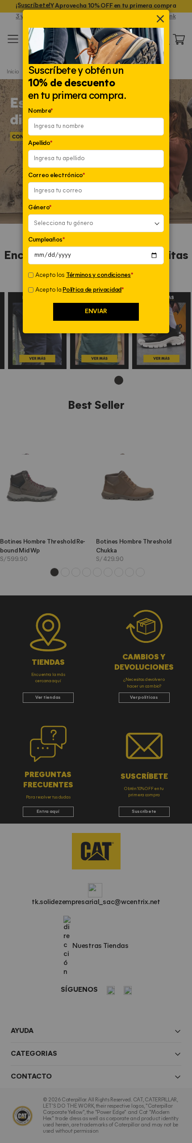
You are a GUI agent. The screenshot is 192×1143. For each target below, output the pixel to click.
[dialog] (96, 571)
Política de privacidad (92, 290)
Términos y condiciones (98, 275)
